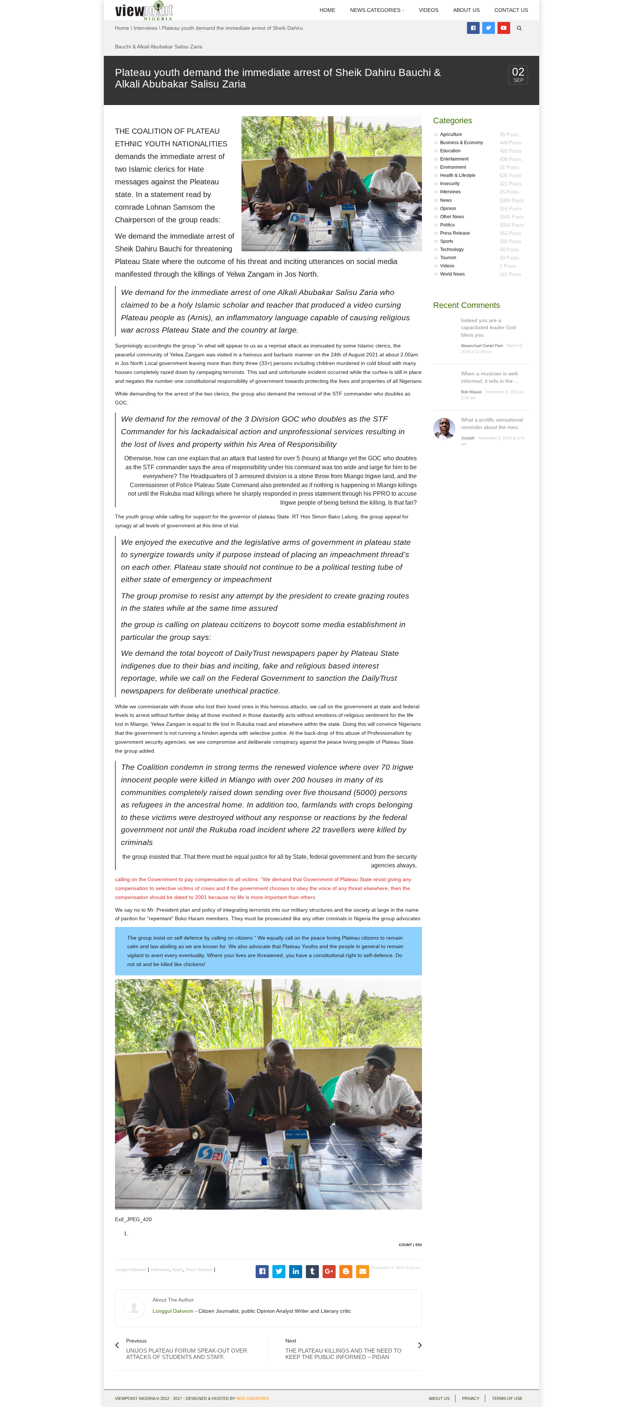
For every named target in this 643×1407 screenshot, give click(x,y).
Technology (452, 249)
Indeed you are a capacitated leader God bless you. (488, 327)
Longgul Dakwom (130, 1269)
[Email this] (362, 1271)
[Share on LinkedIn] (295, 1271)
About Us (466, 10)
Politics (447, 225)
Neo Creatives (252, 1398)
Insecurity (450, 183)
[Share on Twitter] (278, 1271)
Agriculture (451, 134)
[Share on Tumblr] (312, 1271)
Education (450, 150)
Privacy (470, 1398)
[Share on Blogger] (345, 1271)
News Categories (376, 10)
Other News (452, 216)
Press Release (199, 1269)
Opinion (448, 208)
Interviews (145, 28)
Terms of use (507, 1398)
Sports (446, 241)
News (177, 1269)
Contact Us (511, 10)
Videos (428, 10)
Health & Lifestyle (458, 175)
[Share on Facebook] (262, 1271)
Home (327, 10)
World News (452, 274)
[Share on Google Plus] (329, 1271)
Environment (453, 167)
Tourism (448, 257)
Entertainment (454, 159)
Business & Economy (461, 142)
